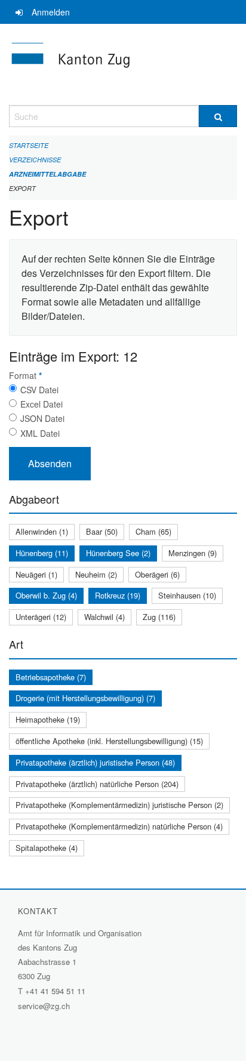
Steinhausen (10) (187, 595)
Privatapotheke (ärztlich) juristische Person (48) (95, 762)
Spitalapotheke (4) (47, 847)
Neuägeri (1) (36, 574)
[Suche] (218, 116)
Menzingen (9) (192, 553)
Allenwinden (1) (42, 531)
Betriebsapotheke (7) (51, 677)
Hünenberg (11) (42, 553)
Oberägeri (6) (157, 574)
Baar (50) (102, 531)
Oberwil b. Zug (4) (46, 595)
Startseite (28, 145)
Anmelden (51, 12)
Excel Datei (41, 404)
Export (22, 188)
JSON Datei (42, 418)
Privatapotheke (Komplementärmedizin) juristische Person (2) (119, 804)
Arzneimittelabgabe (47, 173)
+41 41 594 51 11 (55, 991)
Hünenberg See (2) (118, 553)
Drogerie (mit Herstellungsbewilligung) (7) (85, 698)
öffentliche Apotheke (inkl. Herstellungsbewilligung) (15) (109, 741)
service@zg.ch (44, 1005)
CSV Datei (39, 390)
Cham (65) (153, 531)
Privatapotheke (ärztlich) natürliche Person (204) (97, 783)
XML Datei (40, 433)
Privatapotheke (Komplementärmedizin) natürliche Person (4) (119, 826)
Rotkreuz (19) (117, 595)
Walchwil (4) (104, 616)
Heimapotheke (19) (48, 719)
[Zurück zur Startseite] (123, 64)
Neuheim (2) (96, 574)
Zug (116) (159, 616)
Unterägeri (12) (41, 616)
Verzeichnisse (35, 159)
